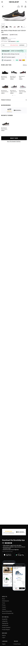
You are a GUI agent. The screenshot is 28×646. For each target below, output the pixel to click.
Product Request (6, 629)
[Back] (2, 6)
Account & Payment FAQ (7, 613)
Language (4, 641)
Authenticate (5, 625)
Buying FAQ (4, 619)
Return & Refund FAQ (7, 611)
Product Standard (6, 627)
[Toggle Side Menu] (2, 2)
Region (16, 641)
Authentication (5, 601)
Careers (4, 607)
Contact (4, 609)
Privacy (3, 605)
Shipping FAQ (5, 623)
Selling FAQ (4, 621)
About (3, 598)
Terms (3, 603)
